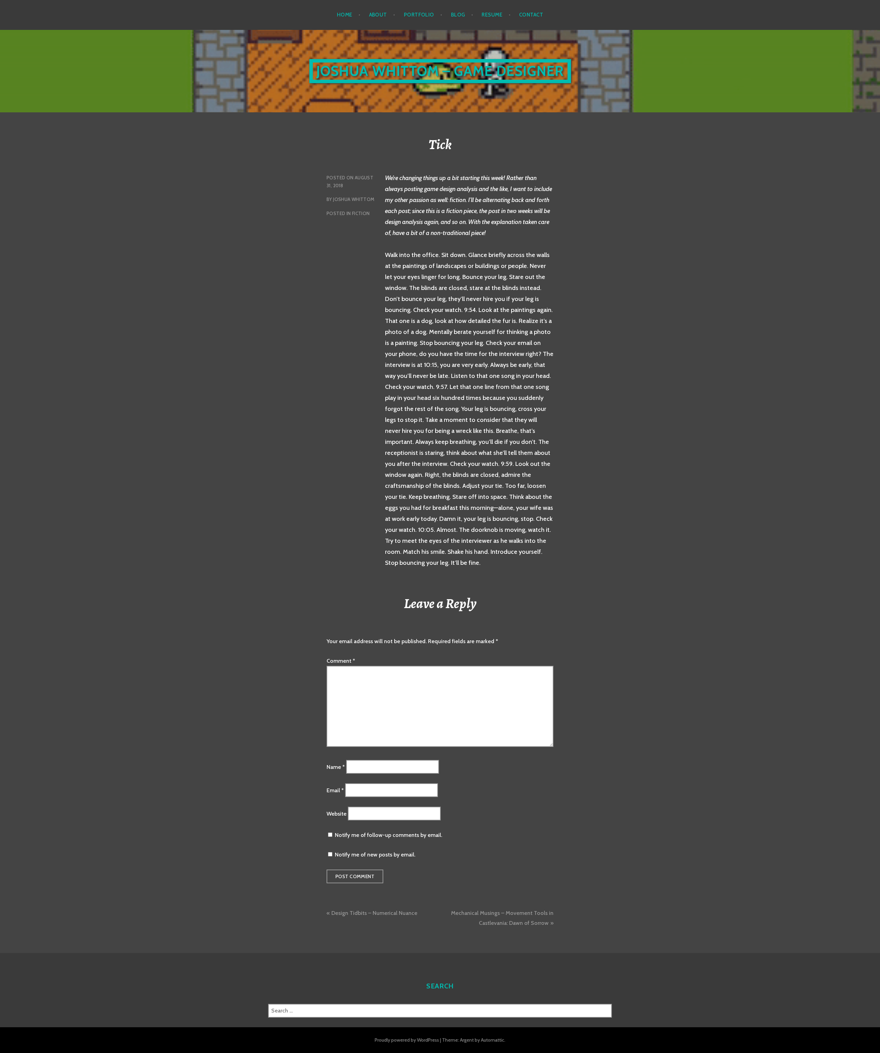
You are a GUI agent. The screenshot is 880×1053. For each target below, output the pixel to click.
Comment (341, 661)
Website (336, 813)
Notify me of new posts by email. (375, 854)
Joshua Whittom (353, 199)
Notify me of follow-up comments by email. (388, 835)
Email (335, 790)
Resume (492, 15)
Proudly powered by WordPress (407, 1040)
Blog (458, 15)
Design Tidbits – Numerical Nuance (374, 913)
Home (344, 15)
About (378, 15)
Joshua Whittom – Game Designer (440, 71)
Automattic (492, 1040)
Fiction (361, 213)
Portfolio (419, 15)
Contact (531, 15)
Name (336, 766)
